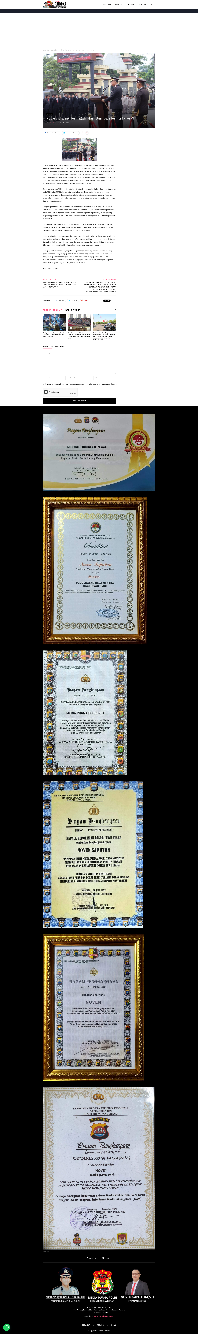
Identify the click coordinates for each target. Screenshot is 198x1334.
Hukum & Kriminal (85, 10)
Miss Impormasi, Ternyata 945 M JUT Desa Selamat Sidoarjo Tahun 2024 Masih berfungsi (59, 284)
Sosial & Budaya (126, 10)
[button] (152, 4)
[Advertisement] (99, 30)
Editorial (50, 10)
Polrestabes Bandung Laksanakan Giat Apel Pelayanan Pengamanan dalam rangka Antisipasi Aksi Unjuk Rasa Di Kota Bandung (104, 336)
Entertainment (66, 10)
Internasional (95, 10)
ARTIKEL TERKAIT (52, 310)
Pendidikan (57, 10)
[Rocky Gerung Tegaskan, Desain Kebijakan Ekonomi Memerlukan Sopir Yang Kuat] (54, 322)
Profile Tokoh (135, 10)
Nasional (112, 10)
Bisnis (44, 10)
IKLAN (113, 1325)
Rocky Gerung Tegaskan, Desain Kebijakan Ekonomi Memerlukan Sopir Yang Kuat (54, 334)
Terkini (131, 4)
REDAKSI (100, 1325)
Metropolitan (75, 10)
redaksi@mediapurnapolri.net (104, 1316)
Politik (118, 10)
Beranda (107, 4)
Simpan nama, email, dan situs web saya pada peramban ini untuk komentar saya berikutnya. (81, 384)
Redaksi (52, 123)
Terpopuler (119, 4)
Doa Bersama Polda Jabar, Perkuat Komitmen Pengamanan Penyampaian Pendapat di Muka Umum (79, 335)
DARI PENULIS (72, 310)
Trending (142, 4)
